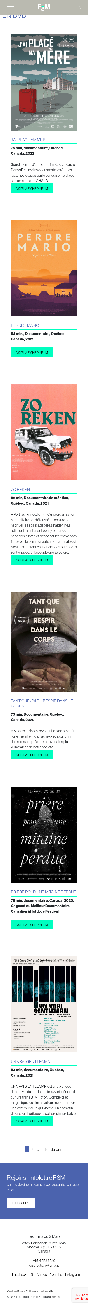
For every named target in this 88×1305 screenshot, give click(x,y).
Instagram (72, 1274)
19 (45, 1149)
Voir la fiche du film (32, 188)
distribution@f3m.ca (44, 1265)
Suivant (56, 1149)
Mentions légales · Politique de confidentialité (30, 1291)
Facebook (19, 1274)
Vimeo (42, 1274)
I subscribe (21, 1203)
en (78, 7)
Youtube (56, 1274)
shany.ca (54, 1296)
